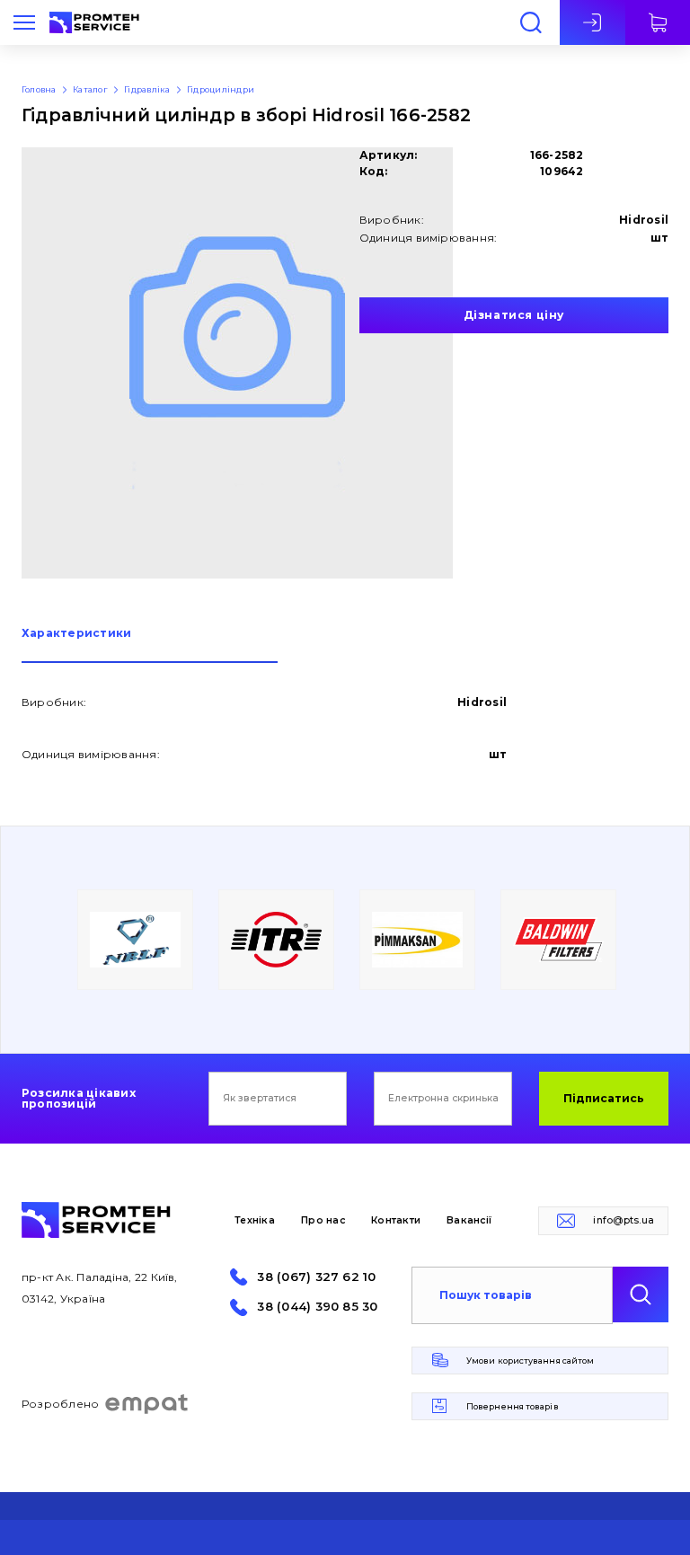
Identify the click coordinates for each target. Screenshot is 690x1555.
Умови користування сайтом (530, 1360)
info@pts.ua (623, 1220)
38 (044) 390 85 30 (317, 1306)
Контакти (395, 1220)
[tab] (150, 645)
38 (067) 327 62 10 (316, 1277)
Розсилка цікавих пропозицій (79, 1098)
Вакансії (469, 1220)
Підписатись (603, 1098)
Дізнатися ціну (514, 315)
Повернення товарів (512, 1406)
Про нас (323, 1220)
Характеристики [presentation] (76, 634)
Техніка (254, 1220)
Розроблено (60, 1403)
